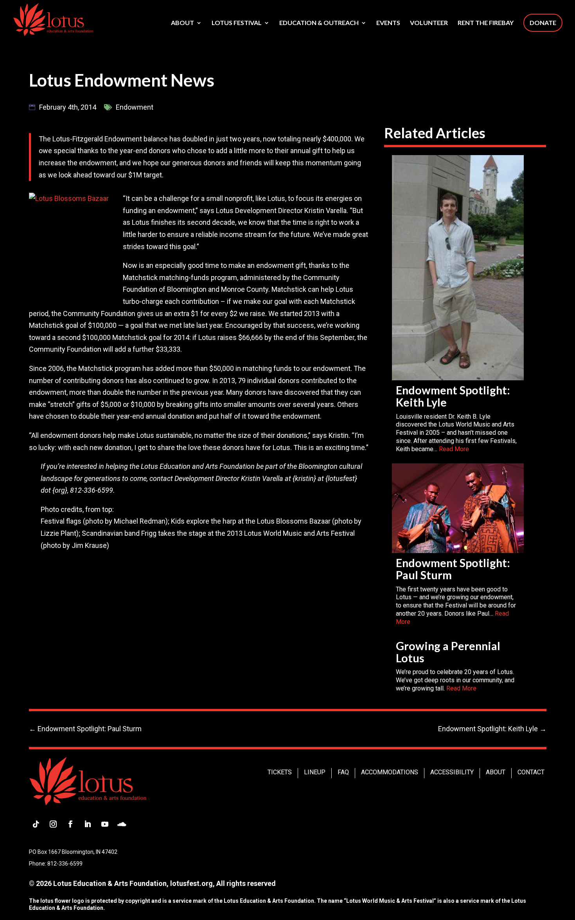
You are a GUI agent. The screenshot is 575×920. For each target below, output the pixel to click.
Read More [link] (454, 449)
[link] (53, 18)
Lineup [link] (314, 772)
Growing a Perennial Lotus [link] (448, 652)
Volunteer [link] (429, 23)
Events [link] (388, 23)
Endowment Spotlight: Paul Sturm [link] (453, 569)
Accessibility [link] (452, 772)
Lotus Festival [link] (237, 23)
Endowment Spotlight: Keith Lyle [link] (453, 396)
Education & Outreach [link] (319, 23)
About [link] (182, 23)
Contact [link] (531, 772)
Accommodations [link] (389, 772)
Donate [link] (543, 22)
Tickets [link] (280, 772)
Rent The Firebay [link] (486, 23)
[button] (36, 824)
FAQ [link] (343, 772)
